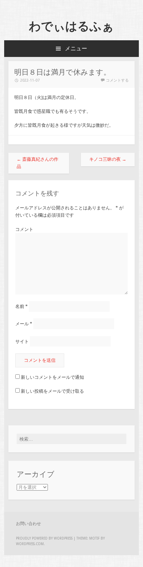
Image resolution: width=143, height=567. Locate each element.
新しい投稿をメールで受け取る (52, 391)
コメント (24, 229)
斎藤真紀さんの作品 (37, 163)
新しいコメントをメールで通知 (52, 377)
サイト (22, 341)
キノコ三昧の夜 (107, 159)
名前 (21, 306)
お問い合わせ (28, 523)
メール (23, 323)
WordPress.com (30, 544)
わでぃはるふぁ (71, 26)
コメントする (117, 80)
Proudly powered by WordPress (44, 538)
